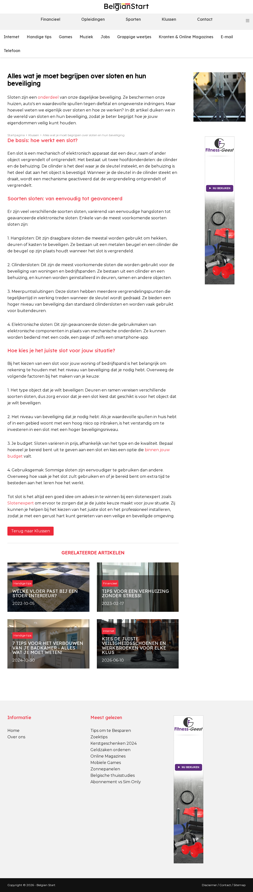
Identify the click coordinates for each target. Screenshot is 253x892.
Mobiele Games (105, 762)
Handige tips (39, 36)
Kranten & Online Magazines (186, 36)
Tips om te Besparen (110, 730)
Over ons (16, 737)
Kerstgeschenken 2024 (113, 743)
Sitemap (239, 885)
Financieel (50, 19)
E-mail (227, 36)
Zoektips (98, 737)
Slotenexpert (20, 503)
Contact (204, 19)
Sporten (133, 19)
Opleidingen (93, 19)
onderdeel (48, 97)
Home (13, 730)
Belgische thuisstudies (112, 775)
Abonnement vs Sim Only (115, 782)
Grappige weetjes (134, 36)
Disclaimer (209, 885)
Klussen (169, 19)
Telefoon (12, 50)
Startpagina (16, 135)
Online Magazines (108, 756)
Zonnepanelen (105, 769)
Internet (11, 36)
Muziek (86, 36)
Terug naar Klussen (30, 531)
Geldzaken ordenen (110, 749)
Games (65, 36)
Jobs (105, 36)
